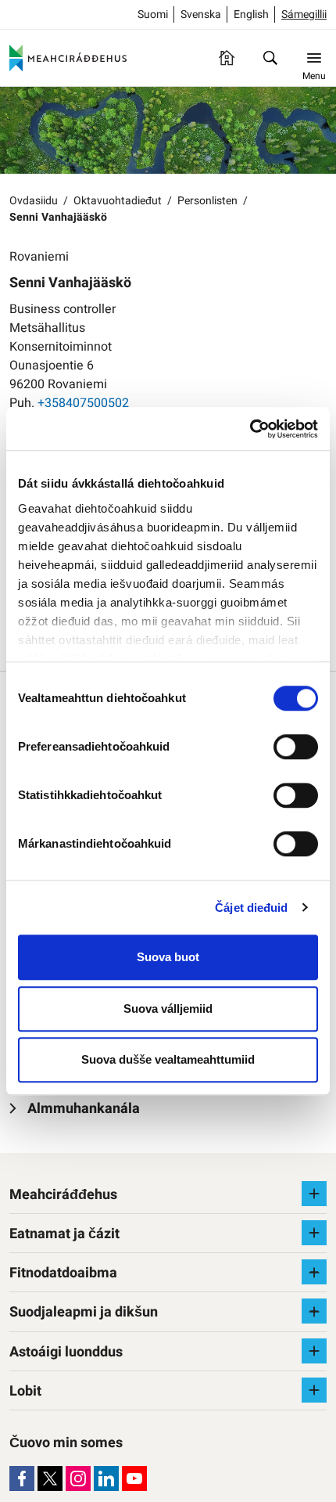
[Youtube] (134, 1478)
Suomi (153, 14)
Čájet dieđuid (251, 907)
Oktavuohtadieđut (117, 201)
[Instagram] (78, 1478)
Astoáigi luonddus (66, 1352)
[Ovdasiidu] (226, 58)
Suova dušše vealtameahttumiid (168, 1059)
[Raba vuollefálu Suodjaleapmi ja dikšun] (314, 1311)
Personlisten (207, 201)
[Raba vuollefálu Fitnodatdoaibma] (314, 1271)
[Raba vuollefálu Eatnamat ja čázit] (314, 1232)
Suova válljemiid (168, 1008)
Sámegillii (304, 14)
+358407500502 (83, 403)
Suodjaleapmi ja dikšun (83, 1312)
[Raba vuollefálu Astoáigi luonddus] (314, 1350)
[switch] (295, 746)
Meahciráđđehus (63, 1194)
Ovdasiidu (33, 201)
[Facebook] (21, 1478)
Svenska (201, 14)
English (251, 14)
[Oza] (270, 58)
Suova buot (168, 957)
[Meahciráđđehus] (68, 58)
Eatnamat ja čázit (64, 1233)
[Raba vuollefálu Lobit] (314, 1390)
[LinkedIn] (106, 1478)
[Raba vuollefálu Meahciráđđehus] (314, 1193)
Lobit (25, 1391)
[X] (50, 1478)
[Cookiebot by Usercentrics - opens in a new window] (249, 429)
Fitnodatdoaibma (63, 1273)
